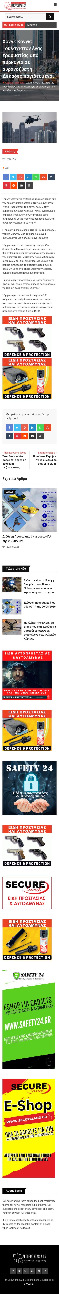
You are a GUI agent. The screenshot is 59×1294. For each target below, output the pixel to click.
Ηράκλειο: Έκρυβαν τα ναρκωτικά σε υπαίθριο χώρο (45, 460)
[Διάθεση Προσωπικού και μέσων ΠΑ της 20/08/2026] (11, 606)
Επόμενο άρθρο (46, 452)
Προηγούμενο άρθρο (15, 452)
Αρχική (9, 82)
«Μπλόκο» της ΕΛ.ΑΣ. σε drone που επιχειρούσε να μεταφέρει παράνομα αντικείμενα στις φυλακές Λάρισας (40, 630)
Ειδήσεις (19, 82)
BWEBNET (29, 1283)
